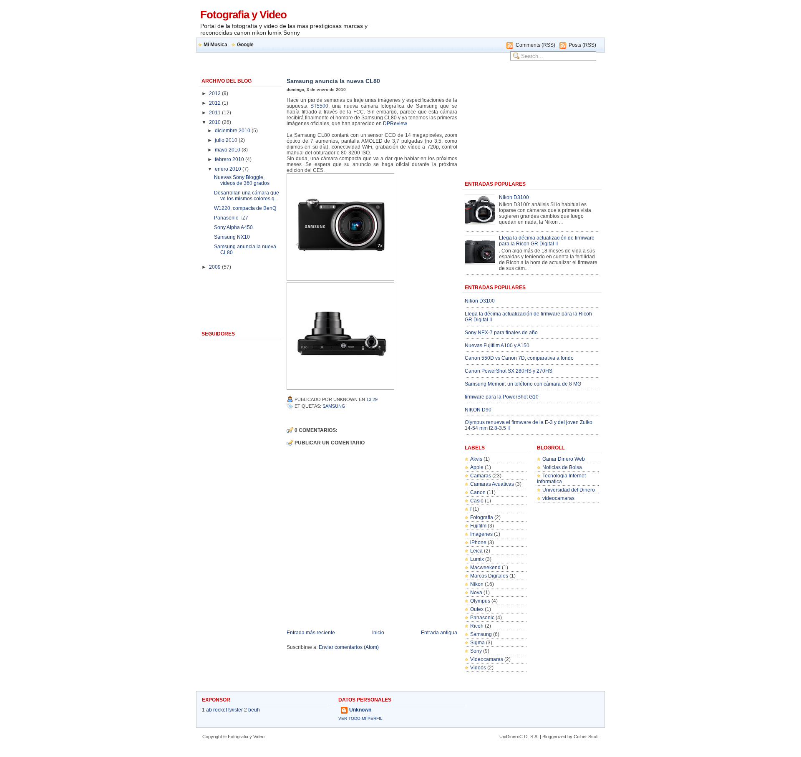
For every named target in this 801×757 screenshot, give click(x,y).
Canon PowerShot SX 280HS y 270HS (508, 371)
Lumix (477, 559)
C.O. (524, 736)
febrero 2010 (230, 159)
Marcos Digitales (489, 576)
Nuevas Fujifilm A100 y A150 (497, 345)
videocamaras (558, 498)
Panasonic (482, 618)
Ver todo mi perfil (360, 718)
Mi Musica (215, 45)
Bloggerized (554, 736)
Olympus (480, 601)
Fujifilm (478, 526)
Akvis (476, 459)
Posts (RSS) (582, 45)
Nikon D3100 (514, 197)
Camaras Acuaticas (492, 484)
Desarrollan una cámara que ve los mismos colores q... (246, 196)
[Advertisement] (504, 22)
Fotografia (481, 517)
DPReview (395, 123)
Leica (476, 551)
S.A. (534, 736)
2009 (215, 267)
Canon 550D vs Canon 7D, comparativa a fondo (519, 358)
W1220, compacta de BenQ (245, 208)
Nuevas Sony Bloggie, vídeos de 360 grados (242, 180)
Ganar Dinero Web (563, 459)
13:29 (372, 399)
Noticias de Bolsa (562, 467)
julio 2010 (227, 140)
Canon (478, 492)
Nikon (477, 584)
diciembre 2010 (233, 131)
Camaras (480, 476)
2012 (215, 103)
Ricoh (477, 626)
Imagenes (481, 534)
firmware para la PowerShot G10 (502, 397)
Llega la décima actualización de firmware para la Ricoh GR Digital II (546, 241)
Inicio (378, 633)
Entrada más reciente (311, 633)
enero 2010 (228, 169)
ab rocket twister (224, 710)
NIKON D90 (478, 410)
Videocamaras (486, 659)
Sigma (477, 643)
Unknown (360, 710)
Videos (478, 668)
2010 (215, 122)
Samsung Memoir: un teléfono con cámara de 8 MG (523, 384)
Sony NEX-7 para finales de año (501, 333)
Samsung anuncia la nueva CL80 (333, 81)
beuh (254, 710)
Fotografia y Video (243, 14)
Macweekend (485, 567)
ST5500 (319, 106)
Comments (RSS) (535, 45)
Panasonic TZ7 (231, 218)
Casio (477, 501)
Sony (476, 651)
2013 (215, 93)
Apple (477, 467)
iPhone (478, 542)
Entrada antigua (439, 633)
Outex (477, 609)
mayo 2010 (228, 150)
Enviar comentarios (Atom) (349, 647)
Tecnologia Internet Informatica (561, 478)
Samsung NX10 (232, 237)
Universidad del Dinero (568, 490)
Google (245, 45)
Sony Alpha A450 (233, 227)
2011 (215, 113)
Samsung (333, 406)
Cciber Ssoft (586, 736)
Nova (476, 593)
